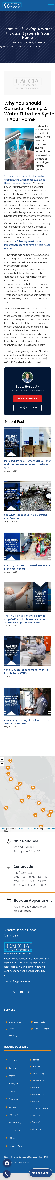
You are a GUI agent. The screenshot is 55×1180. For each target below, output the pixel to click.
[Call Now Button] (7, 1174)
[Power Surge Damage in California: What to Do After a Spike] (27, 701)
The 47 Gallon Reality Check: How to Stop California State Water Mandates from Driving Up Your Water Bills (26, 619)
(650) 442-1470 (27, 407)
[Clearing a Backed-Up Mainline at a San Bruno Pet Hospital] (27, 546)
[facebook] (7, 992)
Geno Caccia (9, 46)
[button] (43, 810)
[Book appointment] (7, 1163)
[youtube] (21, 992)
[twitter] (14, 992)
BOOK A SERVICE (27, 398)
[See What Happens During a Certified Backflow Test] (27, 496)
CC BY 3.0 (32, 828)
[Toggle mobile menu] (51, 6)
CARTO (20, 828)
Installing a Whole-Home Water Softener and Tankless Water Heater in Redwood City (27, 464)
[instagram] (29, 992)
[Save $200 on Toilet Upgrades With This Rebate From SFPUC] (27, 651)
